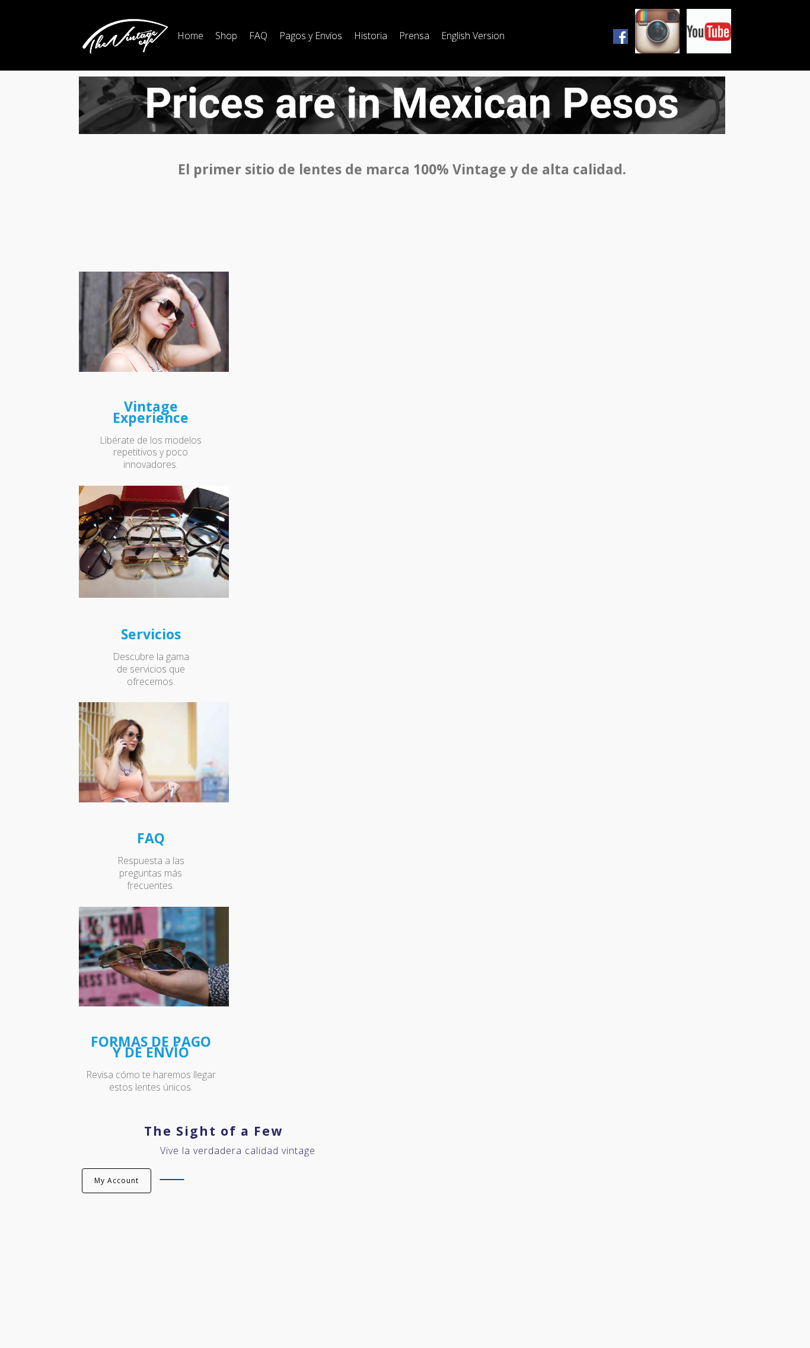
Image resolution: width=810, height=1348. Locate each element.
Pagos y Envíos (310, 35)
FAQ (258, 35)
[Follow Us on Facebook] (620, 35)
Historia (370, 35)
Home (190, 35)
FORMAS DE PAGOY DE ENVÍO (151, 1047)
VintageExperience (151, 411)
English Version (473, 35)
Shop (226, 35)
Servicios (151, 633)
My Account (116, 1180)
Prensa (414, 35)
